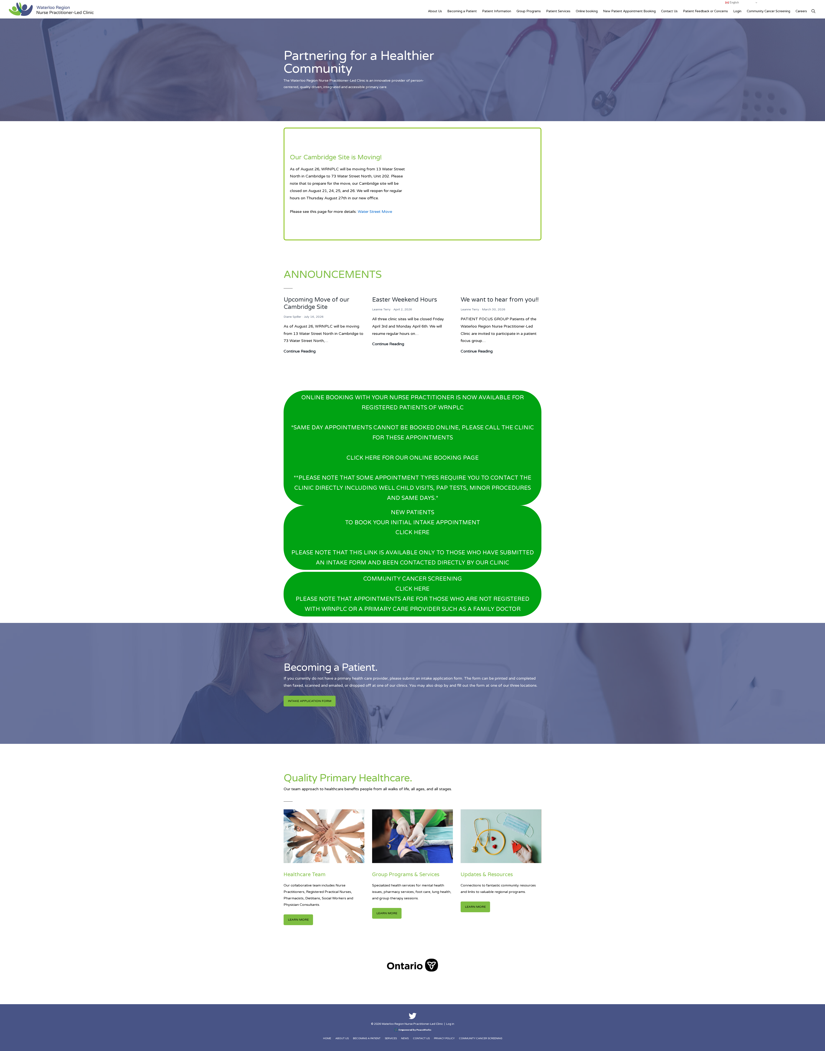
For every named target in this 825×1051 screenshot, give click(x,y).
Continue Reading (300, 352)
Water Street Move (375, 211)
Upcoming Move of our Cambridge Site (316, 303)
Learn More (298, 919)
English (734, 2)
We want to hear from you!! (500, 299)
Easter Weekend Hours (404, 299)
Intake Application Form (309, 701)
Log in (450, 1024)
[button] (813, 11)
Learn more (386, 913)
